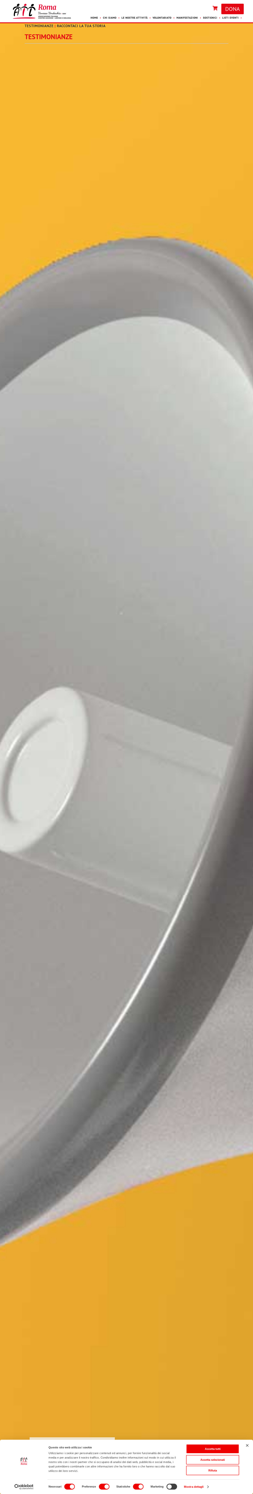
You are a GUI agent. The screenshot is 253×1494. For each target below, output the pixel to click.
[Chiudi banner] (247, 1445)
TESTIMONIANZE (39, 25)
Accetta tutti (213, 1448)
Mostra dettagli (194, 1486)
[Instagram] (207, 8)
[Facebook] (203, 8)
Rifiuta (212, 1470)
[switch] (104, 1487)
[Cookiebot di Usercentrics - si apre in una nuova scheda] (24, 1487)
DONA (232, 8)
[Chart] (215, 8)
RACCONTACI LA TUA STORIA (81, 25)
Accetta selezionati (212, 1459)
